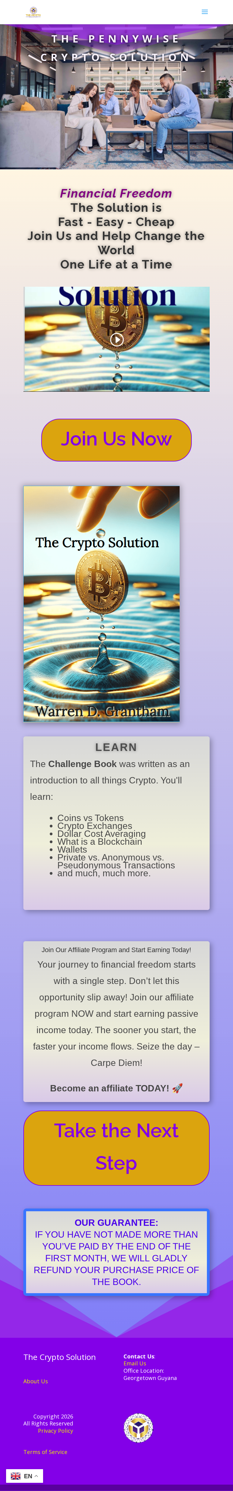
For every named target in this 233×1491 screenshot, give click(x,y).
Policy (65, 1430)
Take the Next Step (116, 1146)
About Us (35, 1381)
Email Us (134, 1363)
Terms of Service (45, 1452)
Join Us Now (116, 439)
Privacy (48, 1430)
